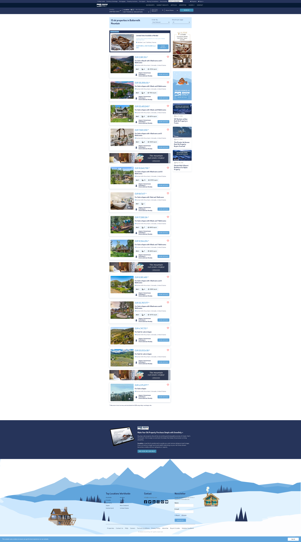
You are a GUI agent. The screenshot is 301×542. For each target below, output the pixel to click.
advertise (182, 5)
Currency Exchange (112, 1)
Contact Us (119, 528)
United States (124, 508)
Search (186, 10)
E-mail (177, 509)
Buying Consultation (152, 1)
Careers (132, 528)
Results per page (177, 19)
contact (200, 5)
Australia (108, 497)
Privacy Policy (155, 528)
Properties (110, 528)
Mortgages (122, 1)
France (122, 500)
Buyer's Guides (175, 528)
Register (194, 1)
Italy (121, 503)
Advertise (165, 528)
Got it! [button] (293, 539)
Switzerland (110, 508)
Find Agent (142, 1)
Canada (108, 500)
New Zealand (124, 505)
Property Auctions (132, 1)
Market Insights (162, 5)
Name (177, 503)
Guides (191, 5)
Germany (109, 503)
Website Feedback (188, 528)
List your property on (182, 90)
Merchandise (163, 1)
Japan (108, 505)
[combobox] (115, 11)
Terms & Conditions (143, 528)
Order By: (155, 19)
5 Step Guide (101, 1)
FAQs (126, 528)
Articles (174, 5)
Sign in (201, 1)
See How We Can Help (147, 451)
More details (163, 46)
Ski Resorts (150, 5)
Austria (122, 497)
